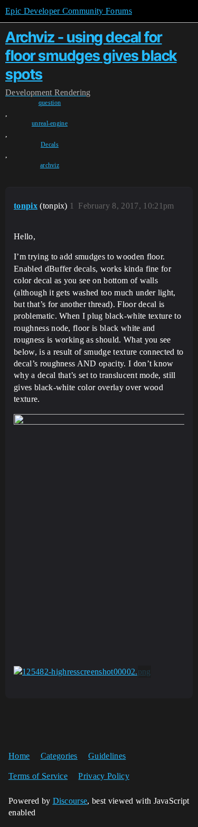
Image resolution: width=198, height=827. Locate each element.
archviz (49, 165)
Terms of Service (38, 775)
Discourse (70, 800)
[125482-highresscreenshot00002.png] (82, 672)
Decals (50, 144)
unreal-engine (50, 123)
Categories (59, 755)
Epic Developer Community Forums (68, 10)
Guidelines (107, 755)
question (50, 102)
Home (19, 755)
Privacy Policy (103, 775)
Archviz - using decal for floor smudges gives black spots (91, 55)
